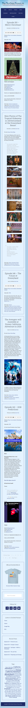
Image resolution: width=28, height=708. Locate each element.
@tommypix (10, 86)
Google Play (7, 626)
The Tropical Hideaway (15, 265)
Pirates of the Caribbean (16, 687)
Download (19, 35)
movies (14, 686)
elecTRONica (8, 681)
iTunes (5, 620)
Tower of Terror (7, 694)
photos (10, 687)
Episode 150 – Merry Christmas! (13, 23)
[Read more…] (7, 301)
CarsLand (15, 668)
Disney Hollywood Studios (16, 673)
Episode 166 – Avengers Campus (11, 644)
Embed (5, 36)
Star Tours (15, 689)
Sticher (5, 623)
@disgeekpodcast (11, 84)
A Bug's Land (11, 306)
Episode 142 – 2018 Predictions (13, 408)
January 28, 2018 (10, 498)
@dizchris (9, 87)
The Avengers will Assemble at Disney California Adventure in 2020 (13, 323)
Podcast (9, 107)
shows (12, 689)
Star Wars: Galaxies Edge (14, 310)
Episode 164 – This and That (10, 651)
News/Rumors (10, 396)
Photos (17, 262)
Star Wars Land (10, 691)
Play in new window (12, 35)
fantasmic (18, 681)
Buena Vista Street (9, 667)
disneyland (6, 106)
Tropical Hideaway (12, 311)
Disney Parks (10, 307)
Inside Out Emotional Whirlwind (12, 308)
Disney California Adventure (14, 105)
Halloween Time (15, 683)
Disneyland (14, 262)
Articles (10, 262)
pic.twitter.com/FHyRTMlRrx (12, 494)
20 (9, 557)
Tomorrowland (18, 693)
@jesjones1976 (9, 88)
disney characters (8, 673)
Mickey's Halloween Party (12, 684)
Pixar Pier (8, 310)
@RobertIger (13, 492)
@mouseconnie (10, 89)
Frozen (10, 683)
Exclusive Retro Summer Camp (13, 585)
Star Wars (20, 689)
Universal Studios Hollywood (15, 694)
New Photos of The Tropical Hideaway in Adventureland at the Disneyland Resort (13, 121)
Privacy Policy (19, 704)
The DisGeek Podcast (13, 3)
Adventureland (11, 263)
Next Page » (14, 557)
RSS (10, 39)
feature (7, 683)
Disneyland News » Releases (15, 677)
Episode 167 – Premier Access (10, 641)
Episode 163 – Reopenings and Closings (12, 654)
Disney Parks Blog (11, 132)
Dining (15, 670)
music (17, 686)
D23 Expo (11, 670)
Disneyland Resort (12, 106)
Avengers (10, 397)
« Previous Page (6, 555)
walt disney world (10, 696)
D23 (8, 670)
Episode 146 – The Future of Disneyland (13, 275)
